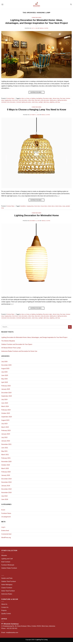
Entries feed (5, 530)
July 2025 (4, 372)
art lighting (33, 98)
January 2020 (5, 475)
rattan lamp (35, 102)
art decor (22, 98)
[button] (2, 4)
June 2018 (4, 499)
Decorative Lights (47, 98)
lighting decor (53, 100)
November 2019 (6, 482)
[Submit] (70, 327)
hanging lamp (8, 100)
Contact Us (4, 607)
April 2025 (4, 382)
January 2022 (5, 441)
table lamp (46, 102)
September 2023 (6, 416)
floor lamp (62, 98)
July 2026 (4, 361)
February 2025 (6, 386)
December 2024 (6, 392)
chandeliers (23, 206)
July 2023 (4, 423)
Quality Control (6, 613)
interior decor (51, 206)
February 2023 (6, 430)
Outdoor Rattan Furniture (9, 568)
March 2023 (5, 427)
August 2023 (5, 420)
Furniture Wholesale (7, 565)
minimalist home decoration (8, 102)
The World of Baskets (8, 341)
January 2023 (5, 434)
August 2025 (5, 368)
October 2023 (5, 413)
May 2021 (4, 451)
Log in (3, 527)
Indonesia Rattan (6, 594)
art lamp (27, 98)
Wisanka (4, 555)
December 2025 (6, 365)
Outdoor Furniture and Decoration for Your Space (16, 344)
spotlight (40, 102)
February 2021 (6, 458)
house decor (44, 206)
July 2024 (4, 399)
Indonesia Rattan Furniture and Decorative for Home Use (19, 351)
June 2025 (4, 375)
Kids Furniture (5, 562)
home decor (15, 100)
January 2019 (5, 485)
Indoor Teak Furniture (8, 591)
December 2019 (6, 479)
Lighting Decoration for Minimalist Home (36, 215)
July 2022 (4, 437)
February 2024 (6, 410)
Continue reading (36, 92)
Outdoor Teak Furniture (8, 581)
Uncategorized (6, 516)
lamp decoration (45, 100)
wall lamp (57, 102)
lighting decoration (62, 100)
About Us (4, 604)
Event (3, 510)
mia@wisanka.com (12, 632)
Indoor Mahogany (6, 584)
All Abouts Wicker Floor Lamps (11, 347)
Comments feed (6, 534)
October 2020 (5, 465)
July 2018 (4, 496)
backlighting (39, 98)
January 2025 (5, 389)
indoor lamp (31, 100)
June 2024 (4, 403)
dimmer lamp (56, 98)
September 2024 (6, 396)
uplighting (51, 102)
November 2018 (6, 492)
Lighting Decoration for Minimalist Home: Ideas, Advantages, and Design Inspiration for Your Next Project (34, 337)
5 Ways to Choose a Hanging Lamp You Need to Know (36, 109)
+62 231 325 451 (12, 628)
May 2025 (4, 379)
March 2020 (5, 468)
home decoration (23, 100)
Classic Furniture (6, 587)
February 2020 (6, 472)
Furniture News (36, 17)
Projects (3, 610)
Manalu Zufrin (44, 28)
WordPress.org (6, 537)
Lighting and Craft (7, 558)
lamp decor (37, 100)
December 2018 (6, 489)
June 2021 (4, 447)
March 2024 (5, 406)
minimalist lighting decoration (23, 102)
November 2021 (6, 444)
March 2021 (5, 454)
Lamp (63, 206)
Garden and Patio (6, 578)
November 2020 (6, 461)
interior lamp (58, 206)
